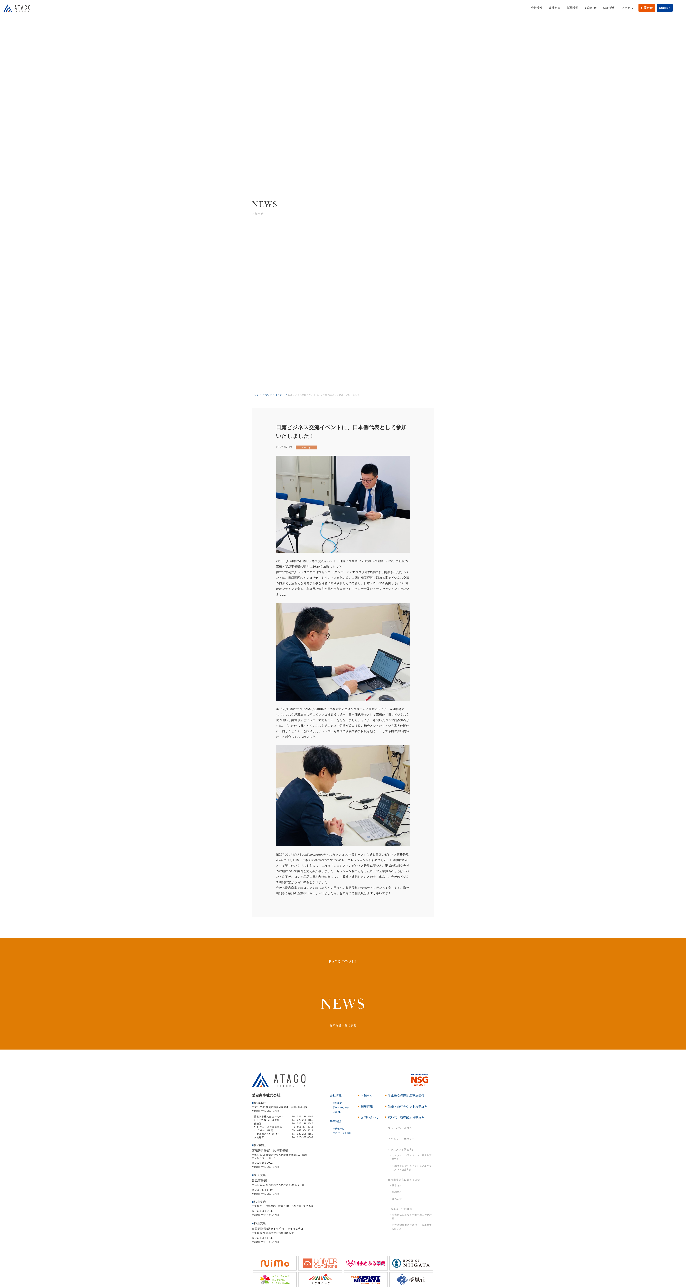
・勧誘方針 (395, 1192)
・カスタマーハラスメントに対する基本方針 (410, 1157)
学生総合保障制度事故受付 (406, 1095)
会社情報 (536, 7)
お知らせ (590, 7)
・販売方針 (395, 1199)
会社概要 (337, 1103)
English (664, 7)
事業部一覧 (338, 1128)
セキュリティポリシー (401, 1138)
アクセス (627, 7)
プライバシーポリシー (401, 1128)
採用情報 (572, 7)
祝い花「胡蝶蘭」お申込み (406, 1117)
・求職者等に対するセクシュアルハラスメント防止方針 (410, 1168)
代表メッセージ (341, 1107)
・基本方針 (395, 1185)
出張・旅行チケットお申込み (407, 1106)
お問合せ (647, 7)
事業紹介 (554, 7)
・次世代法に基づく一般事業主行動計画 (410, 1217)
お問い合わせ (370, 1117)
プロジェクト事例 (342, 1133)
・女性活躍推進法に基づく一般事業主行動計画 (410, 1227)
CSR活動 (609, 7)
